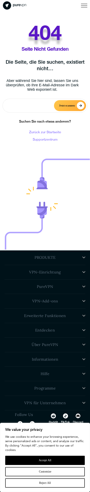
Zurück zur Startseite (45, 132)
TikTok (65, 422)
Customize (45, 471)
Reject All (45, 482)
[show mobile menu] (84, 5)
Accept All (45, 460)
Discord (78, 422)
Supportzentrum (45, 139)
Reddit (53, 422)
